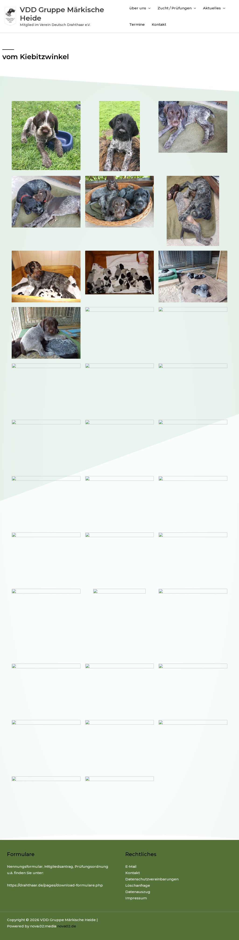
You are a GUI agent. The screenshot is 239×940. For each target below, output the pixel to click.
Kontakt (159, 24)
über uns (137, 8)
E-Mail (131, 866)
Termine (137, 24)
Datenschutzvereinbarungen (152, 879)
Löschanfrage (137, 885)
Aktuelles (212, 8)
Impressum (136, 898)
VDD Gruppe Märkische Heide (62, 13)
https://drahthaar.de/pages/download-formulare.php (55, 885)
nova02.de (66, 926)
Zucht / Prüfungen (175, 8)
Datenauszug (137, 891)
